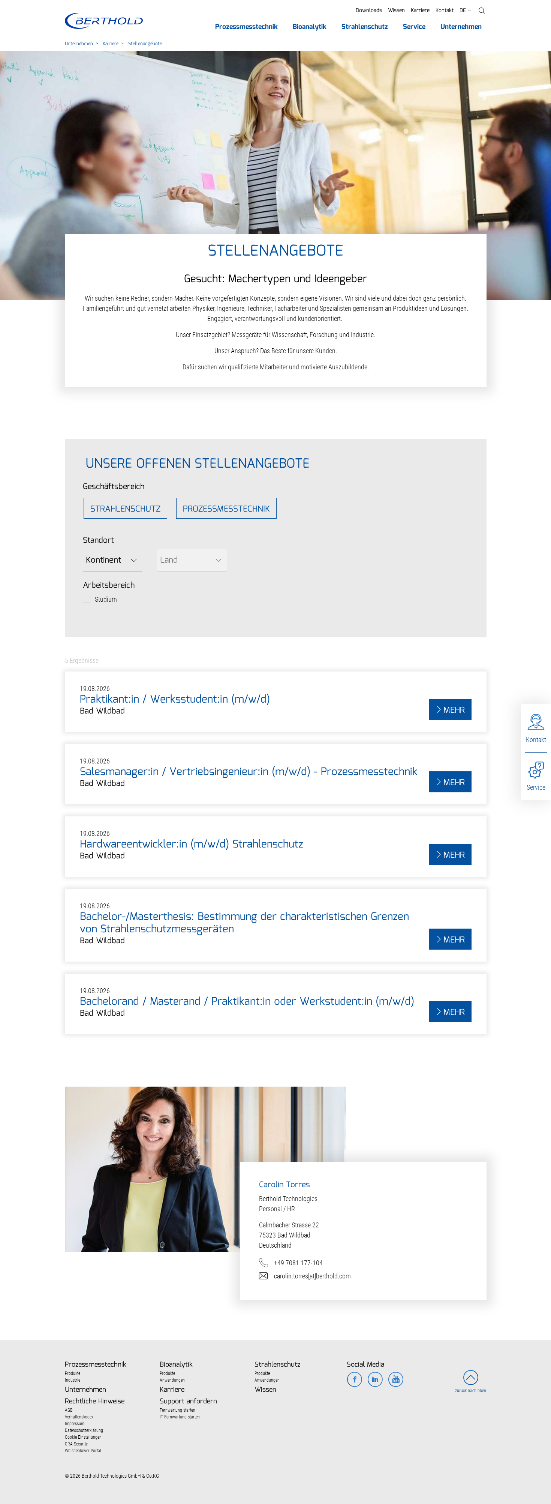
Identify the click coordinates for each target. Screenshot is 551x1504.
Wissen (396, 10)
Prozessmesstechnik (226, 509)
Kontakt (445, 10)
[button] (481, 11)
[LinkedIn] (375, 1380)
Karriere (420, 10)
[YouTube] (395, 1380)
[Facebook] (354, 1380)
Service (536, 787)
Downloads (369, 10)
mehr (454, 710)
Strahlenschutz (125, 509)
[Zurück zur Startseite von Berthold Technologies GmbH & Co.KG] (103, 21)
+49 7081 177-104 (298, 1263)
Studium (106, 599)
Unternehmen (79, 43)
